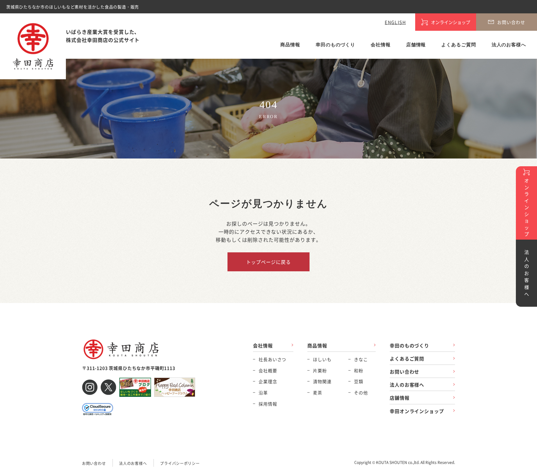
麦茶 (317, 392)
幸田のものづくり (335, 44)
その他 (361, 392)
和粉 (358, 370)
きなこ (361, 359)
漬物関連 (322, 381)
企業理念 (268, 381)
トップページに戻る (268, 262)
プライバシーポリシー (180, 463)
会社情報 (381, 44)
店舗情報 (416, 44)
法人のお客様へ (509, 44)
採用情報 (268, 404)
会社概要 (268, 370)
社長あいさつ (272, 359)
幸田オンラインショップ (417, 411)
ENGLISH (395, 22)
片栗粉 (320, 370)
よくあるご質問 (458, 44)
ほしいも (322, 359)
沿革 (263, 392)
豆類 (358, 381)
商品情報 (290, 44)
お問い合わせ (404, 371)
